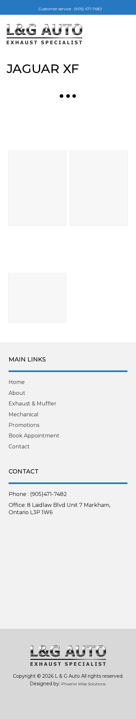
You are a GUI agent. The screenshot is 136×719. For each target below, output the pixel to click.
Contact (19, 446)
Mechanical (24, 414)
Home (17, 382)
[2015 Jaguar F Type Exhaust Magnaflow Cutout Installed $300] (37, 251)
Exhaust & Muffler (32, 403)
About (17, 393)
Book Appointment (34, 436)
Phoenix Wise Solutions (83, 683)
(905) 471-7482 (88, 8)
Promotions (24, 425)
